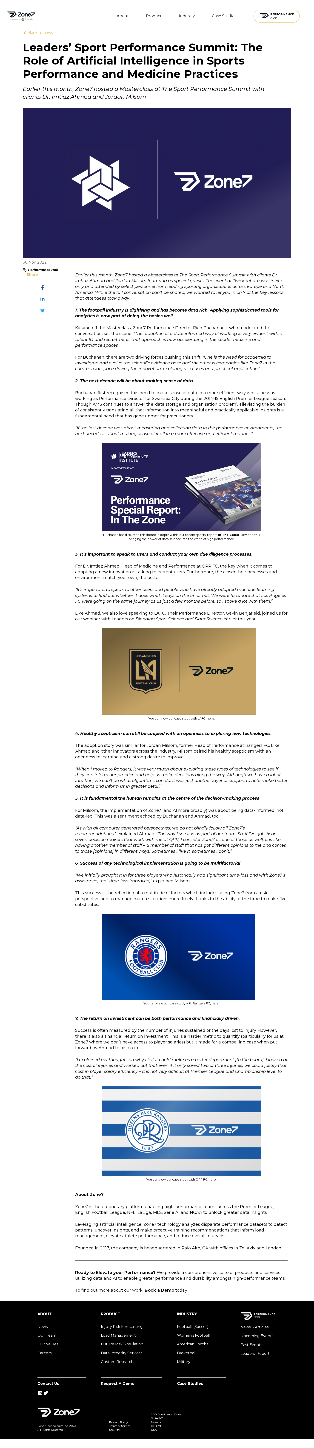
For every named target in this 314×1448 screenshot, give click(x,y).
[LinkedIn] (42, 299)
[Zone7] (21, 16)
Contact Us (48, 1383)
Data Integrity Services (121, 1353)
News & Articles (254, 1327)
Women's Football (193, 1335)
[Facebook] (42, 287)
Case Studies (224, 16)
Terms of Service (119, 1426)
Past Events (251, 1345)
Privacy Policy (118, 1422)
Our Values (47, 1344)
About (123, 16)
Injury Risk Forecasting (122, 1326)
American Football (194, 1344)
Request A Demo (117, 1383)
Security (114, 1429)
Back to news (40, 33)
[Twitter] (42, 310)
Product (154, 16)
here (210, 718)
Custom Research (117, 1362)
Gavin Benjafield (243, 613)
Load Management (118, 1335)
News (42, 1326)
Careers (44, 1353)
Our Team (46, 1335)
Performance (282, 16)
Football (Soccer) (192, 1326)
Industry (187, 16)
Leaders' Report (255, 1353)
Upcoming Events (256, 1336)
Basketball (187, 1353)
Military (183, 1362)
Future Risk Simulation (122, 1344)
